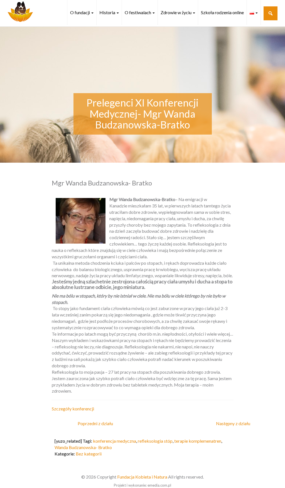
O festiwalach (138, 12)
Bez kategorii (89, 453)
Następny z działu (233, 423)
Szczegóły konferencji (73, 408)
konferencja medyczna (114, 441)
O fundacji (80, 12)
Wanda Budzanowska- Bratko (83, 447)
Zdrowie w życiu (176, 12)
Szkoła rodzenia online (222, 12)
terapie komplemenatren (197, 441)
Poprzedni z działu (95, 423)
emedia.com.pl (159, 485)
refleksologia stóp (155, 441)
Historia (107, 12)
